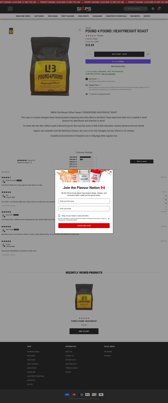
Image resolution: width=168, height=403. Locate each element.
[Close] (110, 171)
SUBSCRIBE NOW (84, 225)
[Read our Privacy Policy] (109, 218)
